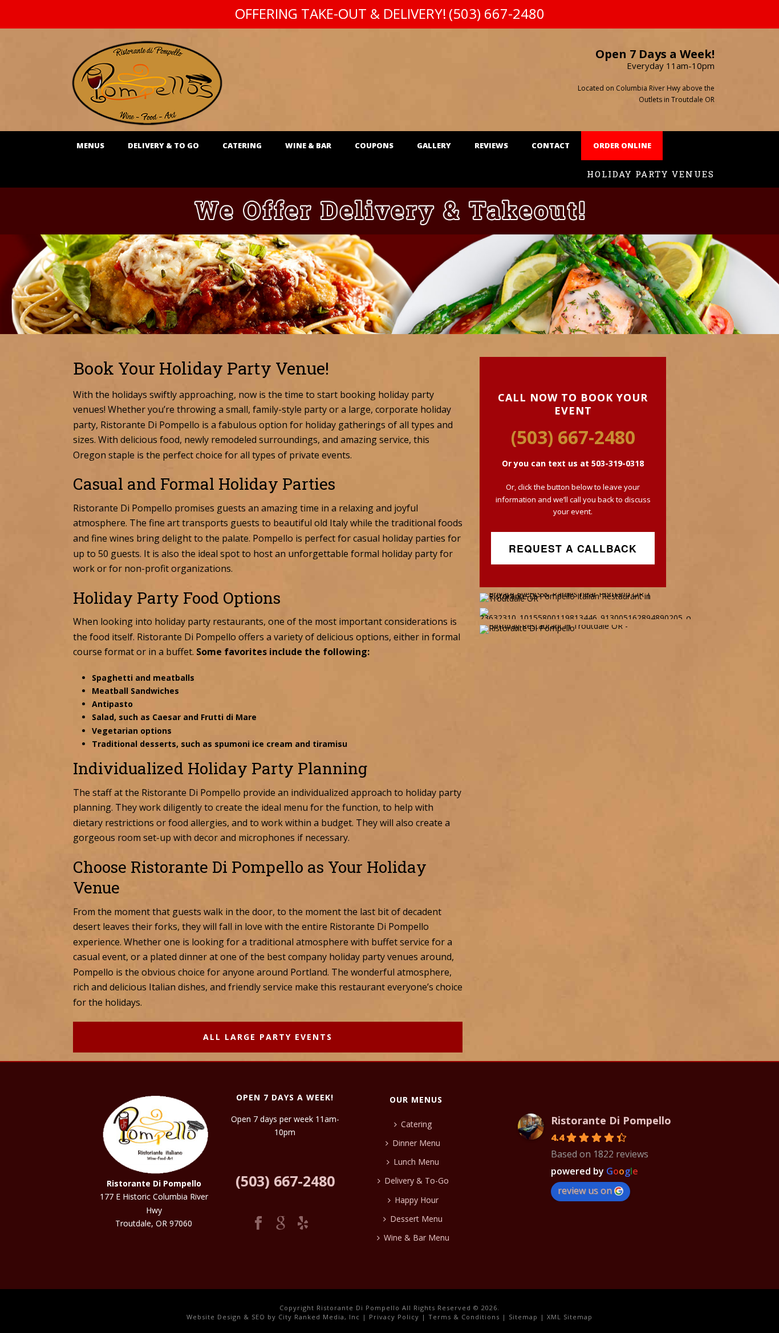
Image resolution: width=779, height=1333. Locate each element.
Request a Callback (573, 548)
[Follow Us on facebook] (258, 1223)
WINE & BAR (308, 145)
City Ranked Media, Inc (319, 1316)
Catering (416, 1124)
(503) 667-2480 (497, 13)
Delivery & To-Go (416, 1180)
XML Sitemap (570, 1316)
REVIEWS (491, 145)
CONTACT (550, 145)
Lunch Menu (416, 1161)
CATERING (242, 145)
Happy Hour (417, 1199)
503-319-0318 (616, 463)
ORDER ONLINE (622, 145)
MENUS (90, 145)
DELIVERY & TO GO (163, 145)
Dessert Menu (416, 1218)
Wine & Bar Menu (416, 1237)
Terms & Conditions (464, 1316)
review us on (585, 1190)
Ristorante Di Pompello (611, 1120)
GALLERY (434, 145)
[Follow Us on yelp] (303, 1223)
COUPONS (374, 145)
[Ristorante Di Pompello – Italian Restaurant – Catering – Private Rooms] (147, 80)
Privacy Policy (394, 1316)
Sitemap (523, 1316)
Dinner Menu (416, 1142)
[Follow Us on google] (280, 1223)
